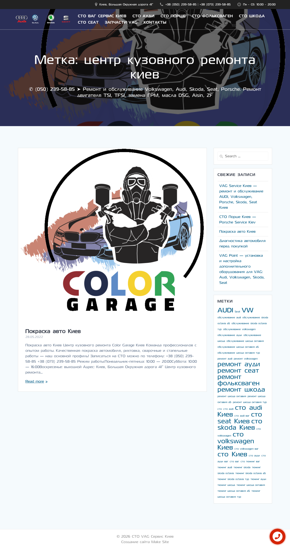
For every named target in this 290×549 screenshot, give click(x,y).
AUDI (225, 310)
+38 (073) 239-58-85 (215, 4)
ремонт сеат (238, 370)
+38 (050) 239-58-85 (180, 4)
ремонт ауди (239, 364)
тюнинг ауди (258, 479)
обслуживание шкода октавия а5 (238, 347)
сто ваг (234, 461)
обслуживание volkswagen (239, 329)
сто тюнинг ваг (250, 461)
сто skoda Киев (240, 424)
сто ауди (254, 455)
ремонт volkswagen (246, 358)
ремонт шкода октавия (232, 396)
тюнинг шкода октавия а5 (234, 491)
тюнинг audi (225, 467)
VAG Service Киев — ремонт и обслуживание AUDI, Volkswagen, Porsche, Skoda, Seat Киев (241, 196)
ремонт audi (225, 358)
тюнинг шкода (226, 485)
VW (247, 310)
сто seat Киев (240, 418)
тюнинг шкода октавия (251, 485)
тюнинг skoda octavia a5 (250, 473)
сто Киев (232, 454)
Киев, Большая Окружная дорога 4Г (126, 4)
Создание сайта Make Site (145, 542)
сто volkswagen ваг (246, 449)
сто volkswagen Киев (236, 441)
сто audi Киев (240, 411)
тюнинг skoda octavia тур (233, 479)
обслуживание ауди (230, 335)
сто (220, 409)
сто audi (228, 409)
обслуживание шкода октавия (245, 341)
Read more (34, 381)
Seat (237, 311)
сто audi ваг (241, 416)
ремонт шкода (241, 389)
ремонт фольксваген (238, 380)
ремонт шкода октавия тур (250, 402)
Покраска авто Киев (53, 331)
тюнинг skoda (242, 467)
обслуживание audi (229, 317)
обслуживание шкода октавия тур (239, 353)
